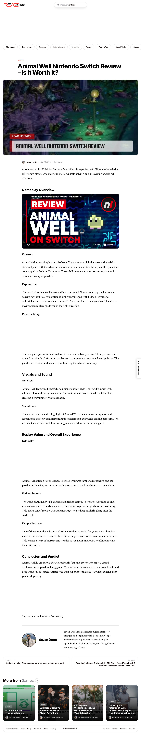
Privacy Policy (26, 729)
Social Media (121, 47)
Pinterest (123, 729)
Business (42, 47)
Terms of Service (12, 729)
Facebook (106, 729)
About (46, 729)
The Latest (10, 47)
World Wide (103, 47)
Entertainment (59, 47)
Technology (27, 47)
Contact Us (38, 729)
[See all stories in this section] (37, 680)
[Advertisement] (70, 26)
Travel (88, 47)
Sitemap (53, 729)
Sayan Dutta (48, 640)
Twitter (114, 729)
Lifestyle (75, 47)
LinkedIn (132, 729)
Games (21, 60)
